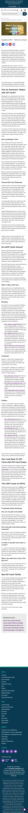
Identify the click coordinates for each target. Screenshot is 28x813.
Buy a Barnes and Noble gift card (13, 383)
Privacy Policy (8, 770)
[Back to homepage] (12, 10)
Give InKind (4, 695)
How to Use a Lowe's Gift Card (11, 620)
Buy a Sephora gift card (11, 435)
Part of (14, 768)
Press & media (5, 679)
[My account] (21, 10)
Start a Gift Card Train (6, 697)
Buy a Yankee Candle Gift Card (13, 324)
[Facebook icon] (3, 751)
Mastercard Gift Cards (7, 707)
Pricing (3, 688)
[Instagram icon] (11, 751)
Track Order (4, 736)
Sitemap (3, 743)
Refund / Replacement (7, 741)
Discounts (4, 713)
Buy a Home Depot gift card (12, 419)
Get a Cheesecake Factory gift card (14, 390)
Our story (3, 675)
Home (2, 18)
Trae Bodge (23, 40)
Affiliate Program (5, 693)
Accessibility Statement (17, 774)
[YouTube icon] (15, 751)
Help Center (4, 739)
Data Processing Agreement (14, 773)
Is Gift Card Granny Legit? (8, 677)
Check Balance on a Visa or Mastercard (11, 732)
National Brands (5, 709)
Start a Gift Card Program (7, 690)
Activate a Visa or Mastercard (9, 730)
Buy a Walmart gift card (11, 333)
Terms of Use (16, 770)
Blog (7, 18)
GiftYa (21, 487)
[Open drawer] (2, 10)
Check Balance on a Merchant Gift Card (11, 734)
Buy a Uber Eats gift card (11, 376)
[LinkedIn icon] (7, 751)
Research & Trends (6, 684)
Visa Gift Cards (5, 705)
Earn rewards (4, 720)
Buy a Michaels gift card (11, 428)
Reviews (3, 682)
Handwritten (4, 722)
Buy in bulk (4, 718)
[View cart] (25, 10)
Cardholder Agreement (15, 772)
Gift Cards (4, 711)
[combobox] (12, 14)
